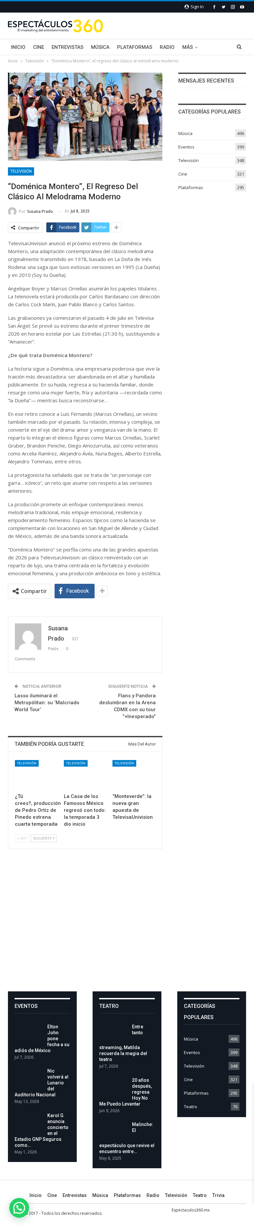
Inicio (18, 47)
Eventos (186, 147)
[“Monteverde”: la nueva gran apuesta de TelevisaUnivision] (133, 775)
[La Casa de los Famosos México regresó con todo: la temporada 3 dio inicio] (85, 775)
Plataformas (134, 47)
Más (187, 47)
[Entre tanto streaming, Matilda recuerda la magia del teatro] (113, 1034)
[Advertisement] (127, 925)
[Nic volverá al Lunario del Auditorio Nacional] (29, 1078)
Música (100, 47)
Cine (38, 47)
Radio (167, 47)
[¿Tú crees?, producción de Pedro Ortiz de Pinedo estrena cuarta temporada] (36, 775)
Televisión (21, 171)
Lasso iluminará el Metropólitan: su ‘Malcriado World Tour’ (47, 703)
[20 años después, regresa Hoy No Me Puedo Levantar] (113, 1087)
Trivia (218, 1195)
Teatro (190, 1107)
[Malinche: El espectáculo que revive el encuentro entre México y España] (113, 1132)
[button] (19, 1208)
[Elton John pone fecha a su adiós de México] (29, 1034)
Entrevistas (67, 47)
